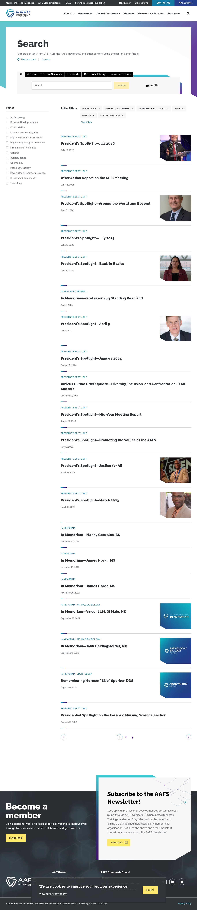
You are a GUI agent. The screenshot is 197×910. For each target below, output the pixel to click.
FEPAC (68, 3)
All (21, 74)
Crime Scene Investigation (24, 132)
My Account (186, 3)
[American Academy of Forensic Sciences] (18, 13)
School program (110, 115)
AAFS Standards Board (49, 3)
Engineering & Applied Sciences (27, 142)
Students (129, 13)
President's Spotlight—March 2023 (90, 500)
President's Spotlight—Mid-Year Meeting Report (101, 414)
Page (177, 108)
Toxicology (16, 183)
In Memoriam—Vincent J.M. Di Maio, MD (93, 611)
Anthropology (17, 117)
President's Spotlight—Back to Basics (92, 264)
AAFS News (59, 872)
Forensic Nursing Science (24, 122)
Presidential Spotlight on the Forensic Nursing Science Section (113, 715)
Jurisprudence (18, 157)
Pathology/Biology (20, 168)
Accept (150, 890)
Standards (73, 74)
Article (86, 115)
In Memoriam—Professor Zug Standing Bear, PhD (102, 298)
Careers (46, 59)
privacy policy (58, 894)
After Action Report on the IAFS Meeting (94, 178)
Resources (174, 13)
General (14, 152)
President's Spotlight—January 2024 (91, 358)
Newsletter (125, 3)
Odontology (16, 162)
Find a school (28, 59)
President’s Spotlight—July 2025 (88, 238)
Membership (85, 13)
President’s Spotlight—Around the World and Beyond (105, 203)
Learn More (15, 838)
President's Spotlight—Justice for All (91, 466)
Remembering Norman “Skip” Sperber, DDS (97, 681)
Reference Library (95, 74)
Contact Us (163, 3)
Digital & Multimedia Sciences (26, 137)
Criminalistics (17, 127)
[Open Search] (188, 13)
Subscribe (117, 842)
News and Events (120, 74)
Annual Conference (108, 13)
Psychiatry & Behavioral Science (28, 173)
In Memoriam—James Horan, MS (88, 560)
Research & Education (151, 13)
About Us (69, 13)
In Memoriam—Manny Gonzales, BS (90, 535)
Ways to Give (141, 3)
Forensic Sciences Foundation (90, 3)
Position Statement (117, 108)
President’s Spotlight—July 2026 (88, 143)
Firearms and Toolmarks (23, 147)
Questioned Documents (23, 178)
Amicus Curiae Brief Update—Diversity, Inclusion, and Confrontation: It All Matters (123, 386)
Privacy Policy (184, 903)
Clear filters (86, 122)
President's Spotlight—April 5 (85, 324)
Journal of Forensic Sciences (20, 3)
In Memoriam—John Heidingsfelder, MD (94, 646)
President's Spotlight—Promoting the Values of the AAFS (108, 440)
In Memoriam (89, 108)
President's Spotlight (152, 108)
